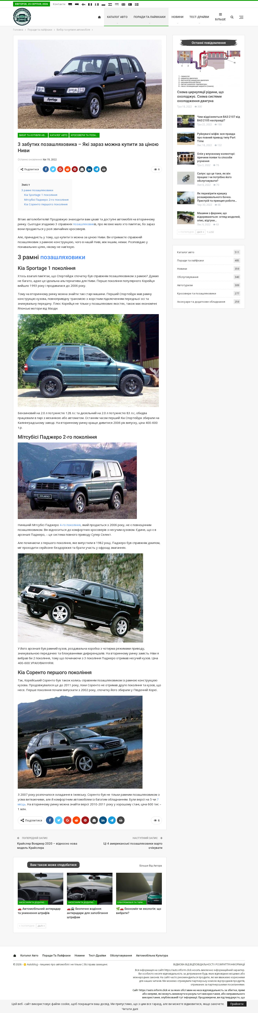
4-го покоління (70, 525)
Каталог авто (117, 17)
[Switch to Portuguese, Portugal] (130, 4)
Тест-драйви (199, 17)
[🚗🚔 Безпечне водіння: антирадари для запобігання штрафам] (89, 889)
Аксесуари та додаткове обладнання (33, 902)
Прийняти (236, 1004)
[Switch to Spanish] (110, 4)
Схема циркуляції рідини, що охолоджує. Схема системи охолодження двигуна (200, 96)
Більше (220, 19)
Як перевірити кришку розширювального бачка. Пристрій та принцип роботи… (217, 197)
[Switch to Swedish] (136, 4)
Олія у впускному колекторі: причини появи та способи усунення (216, 157)
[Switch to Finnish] (83, 4)
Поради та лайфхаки (149, 17)
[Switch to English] (123, 4)
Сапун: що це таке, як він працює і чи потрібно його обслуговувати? (214, 177)
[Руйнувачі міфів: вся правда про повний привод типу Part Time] (186, 138)
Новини (177, 17)
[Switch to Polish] (103, 4)
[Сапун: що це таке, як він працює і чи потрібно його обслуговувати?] (186, 178)
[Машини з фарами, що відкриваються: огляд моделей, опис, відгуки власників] (186, 217)
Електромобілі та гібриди (132, 902)
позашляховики (62, 257)
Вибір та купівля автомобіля (33, 135)
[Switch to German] (70, 4)
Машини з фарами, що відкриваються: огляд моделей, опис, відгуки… (218, 216)
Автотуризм (185, 285)
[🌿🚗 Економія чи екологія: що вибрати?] (139, 889)
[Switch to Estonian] (77, 4)
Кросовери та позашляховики (85, 135)
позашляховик (83, 224)
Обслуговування (187, 277)
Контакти (59, 4)
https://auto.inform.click (177, 970)
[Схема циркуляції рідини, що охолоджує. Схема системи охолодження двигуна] (208, 69)
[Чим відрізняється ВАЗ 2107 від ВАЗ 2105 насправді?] (186, 121)
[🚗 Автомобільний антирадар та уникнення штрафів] (40, 889)
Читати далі (130, 1009)
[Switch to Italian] (97, 4)
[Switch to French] (90, 4)
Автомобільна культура (152, 955)
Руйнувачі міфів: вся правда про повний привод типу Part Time (216, 137)
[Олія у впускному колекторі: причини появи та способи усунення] (186, 158)
